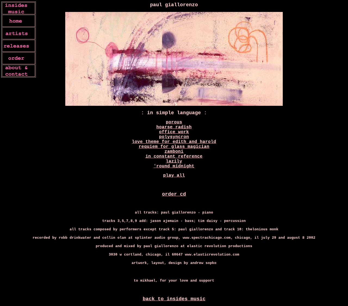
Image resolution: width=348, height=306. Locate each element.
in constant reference (174, 156)
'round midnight (174, 166)
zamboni (174, 151)
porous (174, 122)
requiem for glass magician (174, 146)
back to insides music (174, 299)
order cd (174, 194)
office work (174, 132)
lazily (174, 161)
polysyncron (174, 137)
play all (174, 175)
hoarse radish (174, 127)
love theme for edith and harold (174, 141)
